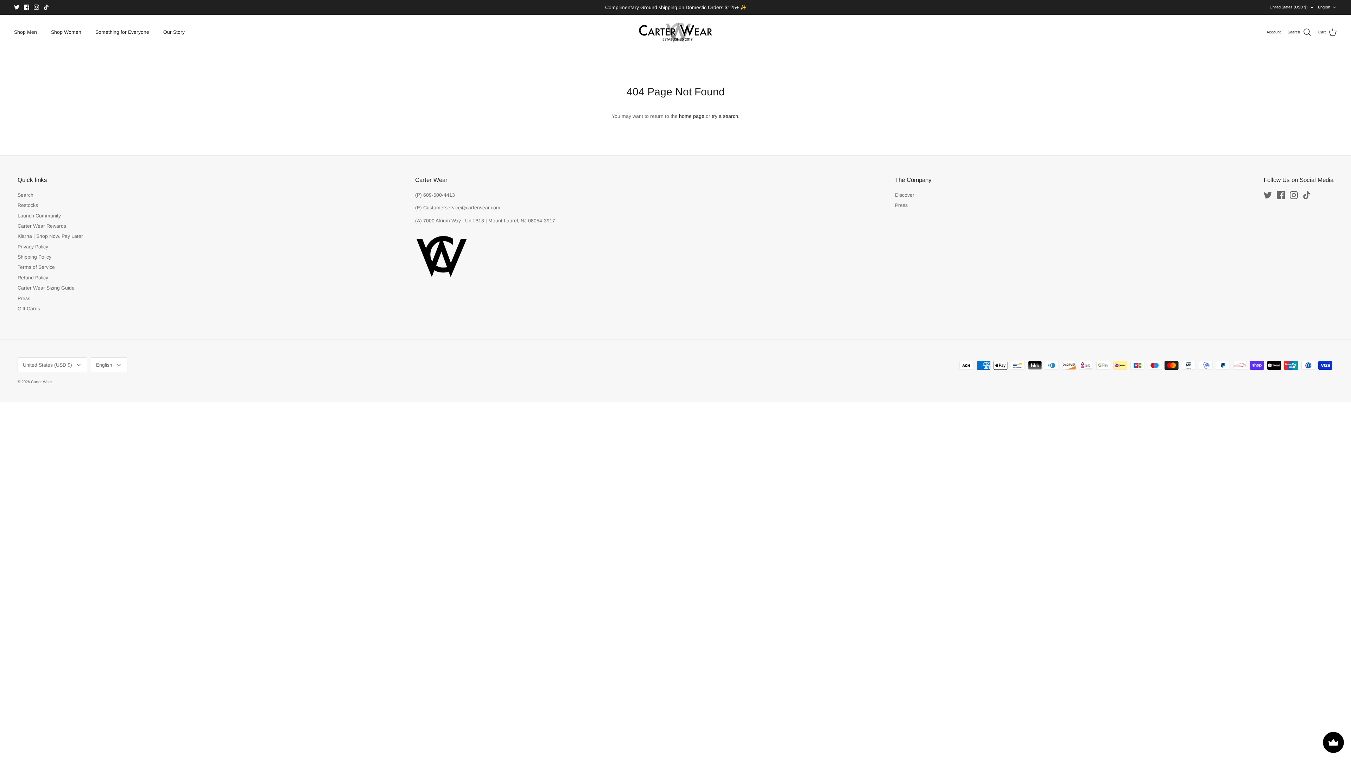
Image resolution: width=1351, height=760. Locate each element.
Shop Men (25, 32)
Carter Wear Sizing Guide (46, 288)
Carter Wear (41, 382)
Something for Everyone (122, 32)
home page (691, 116)
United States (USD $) (1289, 7)
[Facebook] (26, 7)
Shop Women (66, 32)
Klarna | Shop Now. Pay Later (50, 236)
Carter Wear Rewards (42, 226)
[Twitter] (16, 7)
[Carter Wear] (675, 32)
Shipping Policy (34, 257)
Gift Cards (29, 308)
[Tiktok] (46, 7)
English (1324, 7)
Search (25, 195)
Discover (904, 195)
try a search (725, 116)
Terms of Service (36, 267)
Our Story (174, 32)
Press (24, 298)
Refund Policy (33, 277)
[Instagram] (36, 7)
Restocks (28, 205)
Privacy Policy (33, 246)
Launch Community (39, 215)
